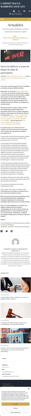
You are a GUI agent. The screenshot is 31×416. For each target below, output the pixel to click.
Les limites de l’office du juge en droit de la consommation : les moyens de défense (14, 323)
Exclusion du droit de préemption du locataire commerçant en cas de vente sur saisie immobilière (15, 349)
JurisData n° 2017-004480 (15, 117)
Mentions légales (8, 386)
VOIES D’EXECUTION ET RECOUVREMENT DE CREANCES (13, 78)
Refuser (15, 408)
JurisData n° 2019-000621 (12, 124)
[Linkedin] (19, 11)
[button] (28, 388)
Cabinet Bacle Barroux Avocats (14, 76)
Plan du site (6, 384)
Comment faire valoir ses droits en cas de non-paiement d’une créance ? (15, 298)
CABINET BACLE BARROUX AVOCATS (13, 5)
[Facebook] (14, 11)
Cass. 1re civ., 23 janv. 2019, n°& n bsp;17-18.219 (13, 122)
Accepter (15, 404)
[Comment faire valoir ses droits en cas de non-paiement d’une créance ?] (16, 284)
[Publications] (24, 11)
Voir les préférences (15, 412)
